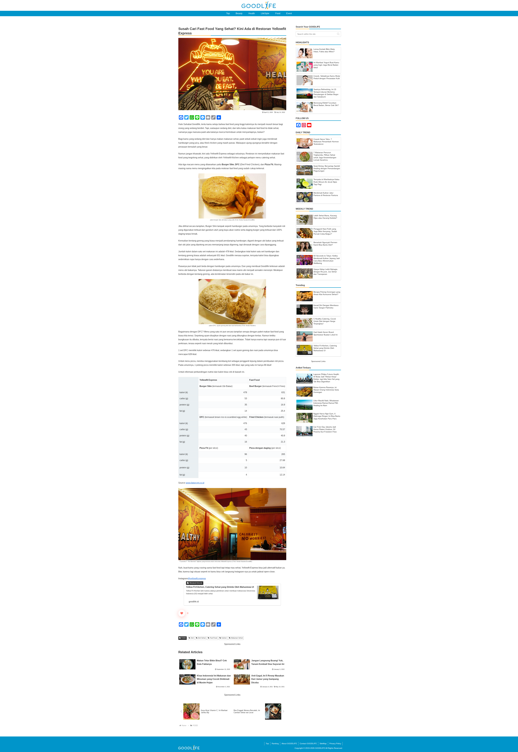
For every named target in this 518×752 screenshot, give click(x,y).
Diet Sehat (202, 638)
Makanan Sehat (237, 638)
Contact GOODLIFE (308, 743)
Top (267, 743)
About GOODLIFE (289, 743)
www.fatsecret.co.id (195, 483)
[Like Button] (181, 613)
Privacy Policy (335, 743)
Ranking (275, 743)
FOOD (183, 638)
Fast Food (213, 638)
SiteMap (323, 743)
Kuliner (224, 638)
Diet (192, 638)
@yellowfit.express (197, 578)
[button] (338, 33)
